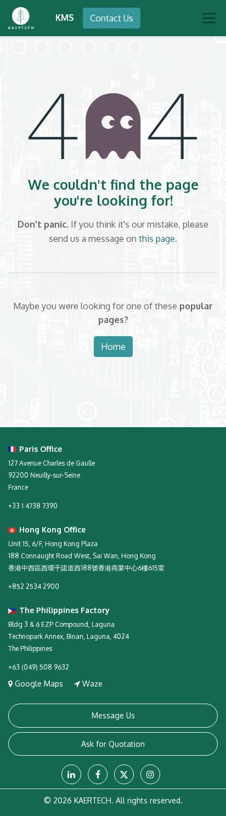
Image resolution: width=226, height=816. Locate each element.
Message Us (113, 715)
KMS (64, 17)
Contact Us (111, 18)
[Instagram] (150, 774)
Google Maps (39, 683)
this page (157, 238)
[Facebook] (98, 774)
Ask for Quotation (113, 744)
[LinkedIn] (71, 774)
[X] (124, 774)
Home (113, 346)
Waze (91, 683)
